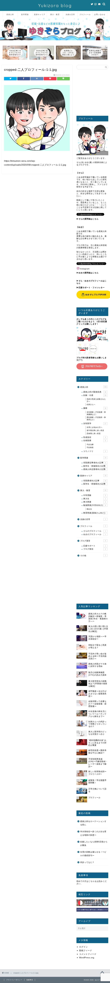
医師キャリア (39, 14)
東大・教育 (55, 14)
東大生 (94, 499)
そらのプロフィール (94, 531)
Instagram (85, 269)
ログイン (83, 947)
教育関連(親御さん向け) (94, 513)
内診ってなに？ (87, 862)
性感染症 (94, 437)
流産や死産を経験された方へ (96, 400)
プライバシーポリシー (14, 980)
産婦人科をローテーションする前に (93, 823)
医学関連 (25, 14)
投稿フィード (85, 950)
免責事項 (29, 980)
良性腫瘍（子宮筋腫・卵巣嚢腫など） (96, 413)
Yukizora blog (55, 5)
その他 (93, 556)
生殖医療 (94, 441)
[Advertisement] (92, 93)
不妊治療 (90, 444)
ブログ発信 (94, 549)
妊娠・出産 (94, 395)
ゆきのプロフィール (94, 534)
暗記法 (89, 509)
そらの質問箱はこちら (88, 219)
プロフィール (85, 14)
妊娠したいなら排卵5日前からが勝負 (94, 843)
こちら (92, 881)
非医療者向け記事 (94, 481)
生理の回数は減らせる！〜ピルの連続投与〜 (93, 853)
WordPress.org (86, 957)
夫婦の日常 (70, 14)
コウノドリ (94, 451)
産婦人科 (10, 14)
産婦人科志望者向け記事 (94, 469)
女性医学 (94, 423)
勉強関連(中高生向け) (94, 505)
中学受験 (94, 495)
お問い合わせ (99, 14)
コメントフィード (87, 954)
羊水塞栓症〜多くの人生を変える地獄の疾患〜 (93, 833)
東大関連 (94, 502)
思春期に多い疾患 (94, 433)
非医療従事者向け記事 (94, 463)
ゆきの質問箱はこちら (88, 273)
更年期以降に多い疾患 (95, 430)
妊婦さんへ (91, 404)
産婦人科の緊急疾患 (94, 392)
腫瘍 (94, 408)
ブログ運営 (93, 541)
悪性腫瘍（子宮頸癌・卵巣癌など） (96, 418)
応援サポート (94, 546)
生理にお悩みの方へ (94, 427)
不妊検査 (90, 447)
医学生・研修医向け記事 (94, 466)
